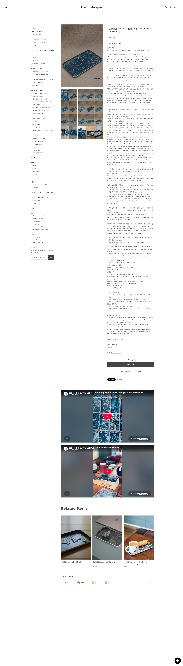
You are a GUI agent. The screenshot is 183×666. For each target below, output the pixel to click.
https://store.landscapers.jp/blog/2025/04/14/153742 (125, 61)
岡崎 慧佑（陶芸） (38, 96)
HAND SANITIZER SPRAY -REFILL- (43, 79)
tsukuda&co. (37, 136)
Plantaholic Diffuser (39, 37)
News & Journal (38, 218)
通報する (119, 379)
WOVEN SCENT (38, 85)
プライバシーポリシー (39, 227)
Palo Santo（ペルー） (39, 141)
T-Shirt (35, 165)
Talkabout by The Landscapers (42, 51)
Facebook (36, 240)
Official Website (38, 242)
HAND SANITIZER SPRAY (40, 74)
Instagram (36, 237)
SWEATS (35, 174)
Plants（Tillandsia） (39, 42)
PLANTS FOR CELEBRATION (42, 192)
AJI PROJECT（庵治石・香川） (42, 110)
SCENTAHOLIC (37, 68)
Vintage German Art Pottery (42, 184)
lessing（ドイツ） (38, 144)
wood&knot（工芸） (39, 104)
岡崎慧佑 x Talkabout (39, 63)
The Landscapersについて (41, 215)
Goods (35, 45)
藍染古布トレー (37, 60)
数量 (108, 352)
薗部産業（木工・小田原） (40, 99)
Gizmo (35, 121)
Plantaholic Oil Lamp (39, 39)
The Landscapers (37, 31)
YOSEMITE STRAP (38, 124)
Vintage (34, 182)
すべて (67, 582)
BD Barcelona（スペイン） (41, 93)
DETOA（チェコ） (38, 127)
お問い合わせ (37, 224)
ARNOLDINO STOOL (39, 138)
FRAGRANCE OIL (38, 82)
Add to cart (130, 364)
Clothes (35, 57)
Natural (35, 203)
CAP (34, 168)
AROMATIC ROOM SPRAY (41, 71)
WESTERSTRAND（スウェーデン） (43, 130)
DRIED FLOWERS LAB (39, 197)
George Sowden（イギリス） (42, 113)
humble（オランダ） (39, 116)
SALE (33, 208)
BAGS (35, 177)
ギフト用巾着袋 (112, 344)
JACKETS (36, 171)
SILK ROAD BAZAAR (39, 153)
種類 (108, 339)
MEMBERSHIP (37, 221)
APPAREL (34, 163)
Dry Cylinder (37, 34)
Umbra (35, 147)
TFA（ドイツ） (37, 133)
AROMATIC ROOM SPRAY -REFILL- (43, 77)
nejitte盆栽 (36, 150)
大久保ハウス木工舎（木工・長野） (43, 101)
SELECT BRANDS (37, 90)
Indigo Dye (36, 200)
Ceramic (36, 187)
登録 (51, 257)
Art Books (35, 158)
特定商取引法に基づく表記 (41, 229)
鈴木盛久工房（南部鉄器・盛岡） (42, 107)
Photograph (36, 55)
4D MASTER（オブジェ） (40, 118)
